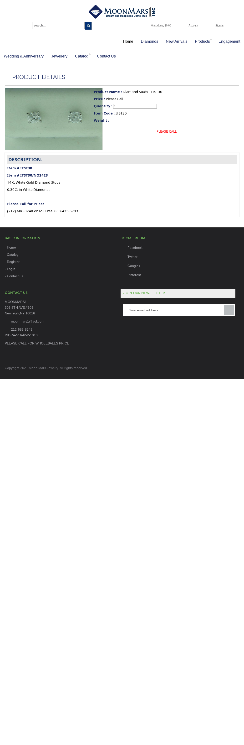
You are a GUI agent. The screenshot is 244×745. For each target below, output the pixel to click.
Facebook (134, 248)
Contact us (15, 276)
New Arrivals (176, 41)
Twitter (132, 257)
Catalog (81, 56)
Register (13, 262)
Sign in (219, 25)
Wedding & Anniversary (24, 56)
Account (193, 25)
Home (128, 41)
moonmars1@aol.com (27, 321)
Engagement (229, 41)
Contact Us (106, 56)
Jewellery (59, 56)
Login (11, 269)
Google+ (133, 266)
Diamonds (149, 41)
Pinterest (134, 275)
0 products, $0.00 (161, 25)
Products (202, 41)
